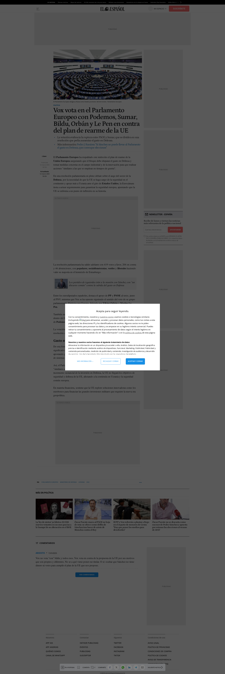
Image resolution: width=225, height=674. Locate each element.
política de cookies (133, 332)
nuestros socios (107, 317)
